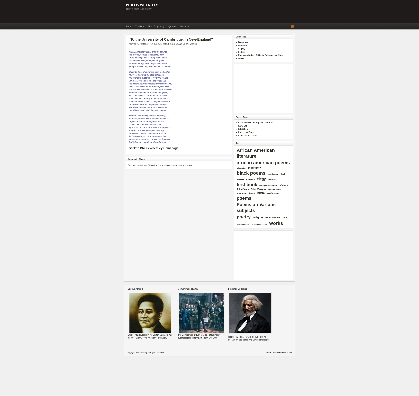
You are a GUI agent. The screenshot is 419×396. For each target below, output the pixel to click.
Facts (128, 26)
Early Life (242, 126)
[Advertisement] (235, 11)
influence (283, 185)
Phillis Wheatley (142, 5)
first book (247, 184)
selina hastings (272, 217)
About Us (184, 26)
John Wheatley (258, 189)
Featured (242, 45)
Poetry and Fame (246, 132)
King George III (274, 189)
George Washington (268, 185)
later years (242, 193)
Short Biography (156, 26)
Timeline (139, 26)
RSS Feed (292, 26)
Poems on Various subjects (256, 207)
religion (258, 217)
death (283, 174)
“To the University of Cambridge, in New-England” (171, 39)
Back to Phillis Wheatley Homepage (153, 148)
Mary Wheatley (273, 193)
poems (244, 198)
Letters (241, 52)
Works (193, 44)
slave (284, 218)
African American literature (256, 153)
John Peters (243, 189)
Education (243, 129)
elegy (261, 179)
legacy (252, 193)
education (250, 179)
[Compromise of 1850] (200, 312)
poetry (244, 216)
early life (240, 179)
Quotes (172, 26)
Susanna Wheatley (259, 224)
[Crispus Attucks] (150, 312)
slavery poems (243, 224)
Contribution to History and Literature (255, 122)
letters (261, 193)
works (276, 223)
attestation (241, 168)
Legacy (241, 49)
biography (254, 167)
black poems (251, 173)
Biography (243, 42)
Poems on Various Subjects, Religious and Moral (164, 44)
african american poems (263, 162)
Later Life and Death (247, 135)
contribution (273, 174)
